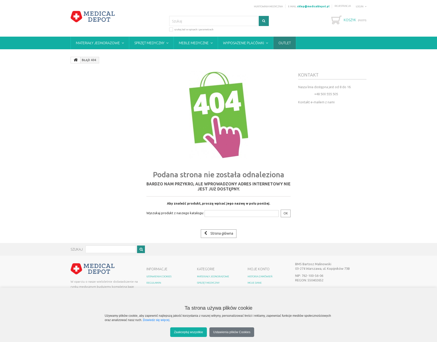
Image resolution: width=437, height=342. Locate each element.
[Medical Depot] (93, 16)
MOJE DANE (255, 282)
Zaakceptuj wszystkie (188, 332)
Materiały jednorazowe (98, 43)
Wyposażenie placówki (243, 43)
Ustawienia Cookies (158, 276)
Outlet (284, 43)
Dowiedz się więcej (156, 320)
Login (359, 6)
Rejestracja (343, 6)
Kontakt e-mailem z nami (316, 102)
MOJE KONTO (259, 269)
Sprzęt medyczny (149, 43)
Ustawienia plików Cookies (231, 332)
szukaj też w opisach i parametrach (193, 29)
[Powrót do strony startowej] (75, 60)
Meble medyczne (194, 43)
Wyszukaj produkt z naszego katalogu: (175, 213)
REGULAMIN (153, 282)
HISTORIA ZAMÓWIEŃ (260, 276)
